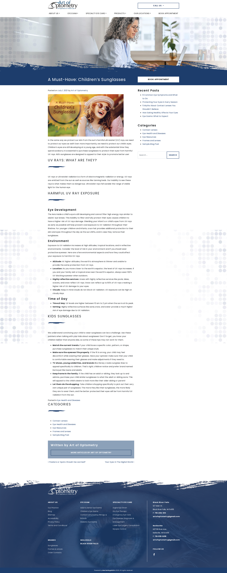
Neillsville (85, 540)
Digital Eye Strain (120, 508)
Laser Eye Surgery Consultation (126, 525)
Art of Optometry (79, 90)
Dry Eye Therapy (120, 511)
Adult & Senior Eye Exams (91, 508)
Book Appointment (168, 13)
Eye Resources (59, 428)
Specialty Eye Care (95, 13)
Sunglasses (53, 545)
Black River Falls (89, 543)
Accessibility (53, 518)
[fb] (154, 554)
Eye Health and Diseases (68, 400)
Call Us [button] (157, 5)
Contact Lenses (60, 420)
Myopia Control (119, 529)
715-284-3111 (160, 513)
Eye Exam (72, 13)
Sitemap (51, 515)
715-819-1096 (160, 536)
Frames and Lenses (62, 431)
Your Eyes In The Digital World (119, 462)
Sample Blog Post (61, 435)
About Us (53, 13)
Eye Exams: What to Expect (155, 116)
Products (119, 13)
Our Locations (141, 13)
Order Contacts (54, 552)
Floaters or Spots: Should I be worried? (67, 462)
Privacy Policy (54, 522)
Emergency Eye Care (122, 515)
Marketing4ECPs (108, 570)
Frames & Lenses (55, 549)
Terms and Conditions (57, 525)
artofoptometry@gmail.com (166, 516)
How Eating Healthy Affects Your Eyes (160, 112)
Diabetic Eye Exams (88, 522)
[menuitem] (54, 13)
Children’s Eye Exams (89, 511)
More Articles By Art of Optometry (91, 452)
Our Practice (53, 508)
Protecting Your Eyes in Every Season (159, 102)
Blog (50, 511)
